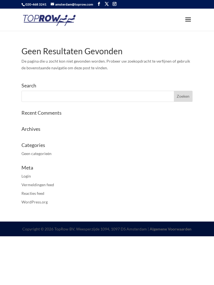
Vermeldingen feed (37, 184)
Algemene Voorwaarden (170, 229)
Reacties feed (32, 193)
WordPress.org (34, 202)
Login (26, 176)
